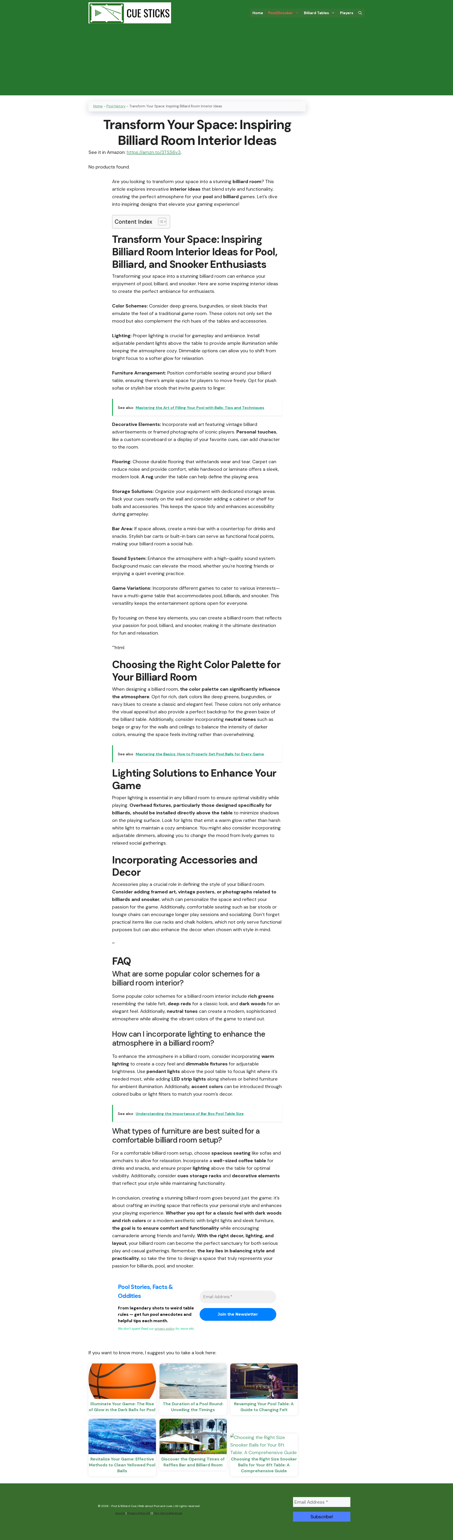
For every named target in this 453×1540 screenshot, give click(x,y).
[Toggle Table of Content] (160, 222)
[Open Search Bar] (360, 13)
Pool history (116, 106)
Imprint (120, 1513)
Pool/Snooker (280, 13)
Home (257, 13)
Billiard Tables (316, 13)
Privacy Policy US (138, 1513)
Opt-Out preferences (168, 1513)
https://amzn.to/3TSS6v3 (154, 152)
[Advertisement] (226, 62)
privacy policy (165, 1329)
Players (346, 13)
